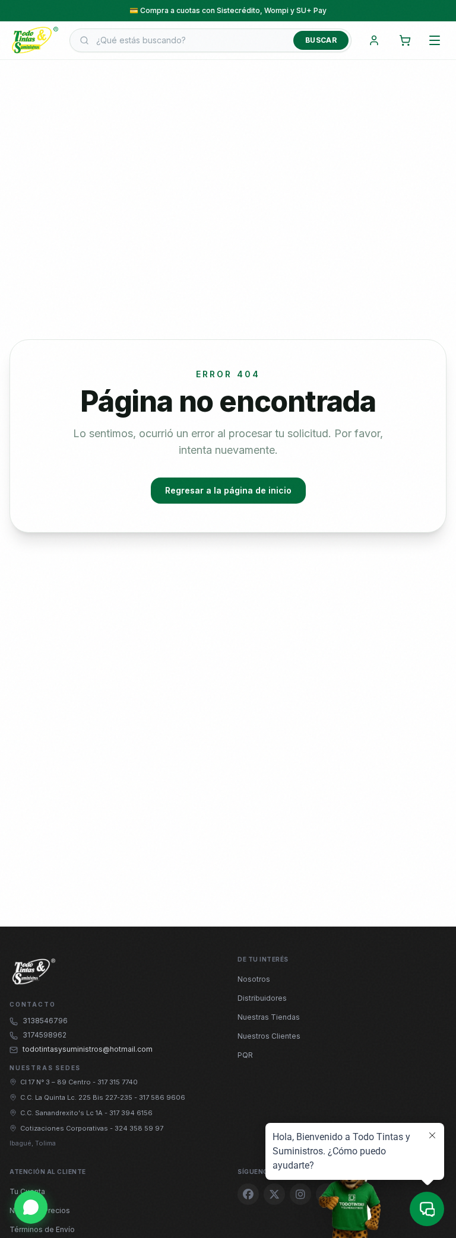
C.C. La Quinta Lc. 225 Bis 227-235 (77, 1097)
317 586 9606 (162, 1097)
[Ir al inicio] (35, 40)
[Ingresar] (374, 40)
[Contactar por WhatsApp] (31, 1207)
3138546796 (45, 1020)
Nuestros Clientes (269, 1036)
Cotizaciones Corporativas (65, 1128)
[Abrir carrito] (405, 40)
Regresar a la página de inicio (228, 490)
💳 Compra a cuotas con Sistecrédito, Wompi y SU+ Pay (228, 9)
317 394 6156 (131, 1113)
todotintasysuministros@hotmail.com (88, 1049)
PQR (245, 1055)
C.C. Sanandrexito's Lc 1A (62, 1113)
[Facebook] (248, 1194)
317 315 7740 (117, 1082)
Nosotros (254, 979)
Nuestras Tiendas (269, 1017)
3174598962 (44, 1034)
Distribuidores (262, 998)
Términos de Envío (42, 1229)
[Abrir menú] (434, 40)
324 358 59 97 (139, 1128)
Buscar (321, 40)
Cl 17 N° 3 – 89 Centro (56, 1082)
